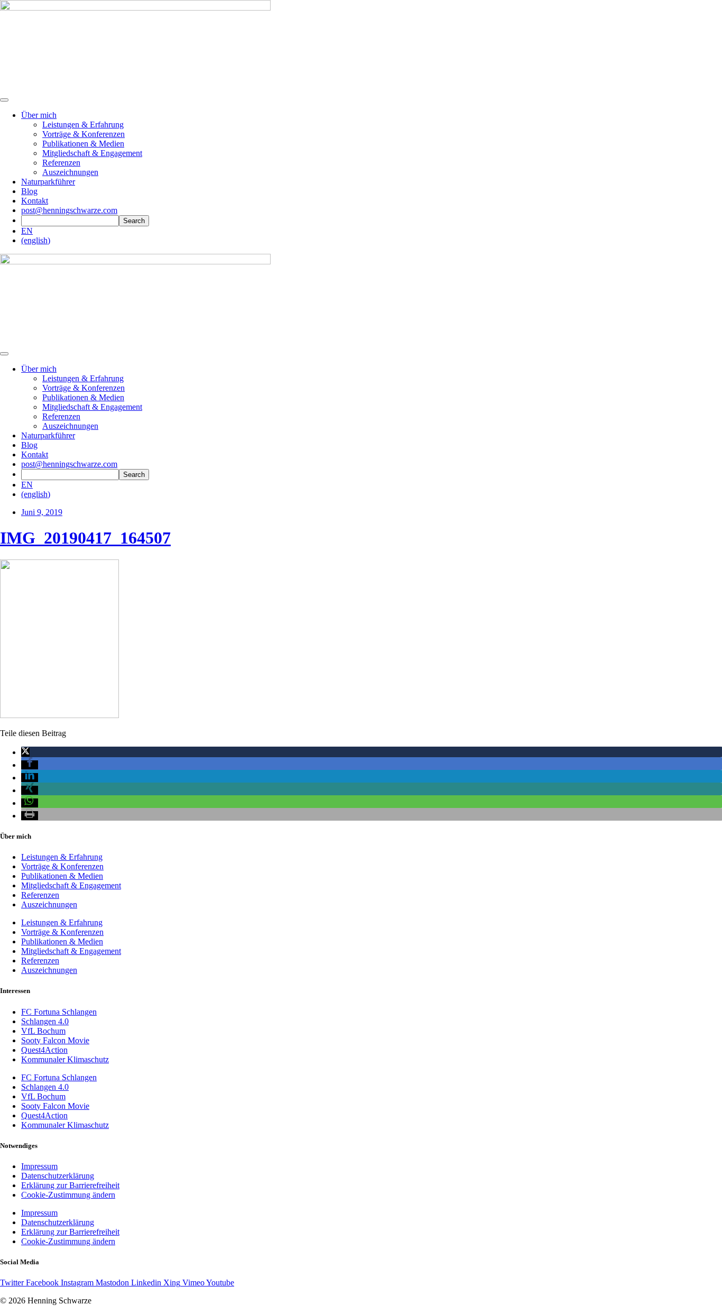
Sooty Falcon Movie (55, 1040)
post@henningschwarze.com (69, 210)
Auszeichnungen (70, 172)
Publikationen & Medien (83, 143)
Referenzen (61, 162)
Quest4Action (44, 1049)
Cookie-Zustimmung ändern (68, 1194)
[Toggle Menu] (4, 353)
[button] (25, 752)
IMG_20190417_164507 (85, 537)
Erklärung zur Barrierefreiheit (70, 1185)
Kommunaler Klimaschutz (65, 1059)
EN (27, 230)
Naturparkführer (48, 181)
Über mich (39, 115)
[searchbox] (70, 220)
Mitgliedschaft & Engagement (92, 153)
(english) (35, 240)
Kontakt (34, 200)
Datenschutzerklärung (57, 1175)
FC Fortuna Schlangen (59, 1011)
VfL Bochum (43, 1030)
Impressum (39, 1166)
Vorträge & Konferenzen (83, 134)
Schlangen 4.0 (45, 1021)
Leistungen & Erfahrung (83, 124)
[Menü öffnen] (4, 100)
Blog (29, 191)
